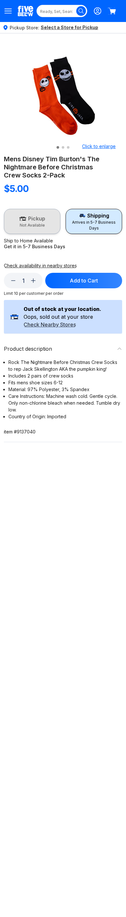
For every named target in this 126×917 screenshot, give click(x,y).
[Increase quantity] (33, 280)
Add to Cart (84, 280)
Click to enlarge (99, 146)
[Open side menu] (8, 11)
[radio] (32, 221)
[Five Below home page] (25, 11)
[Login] (97, 11)
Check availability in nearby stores (40, 265)
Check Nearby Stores (50, 325)
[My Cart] (112, 11)
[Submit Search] (81, 11)
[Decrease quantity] (13, 280)
